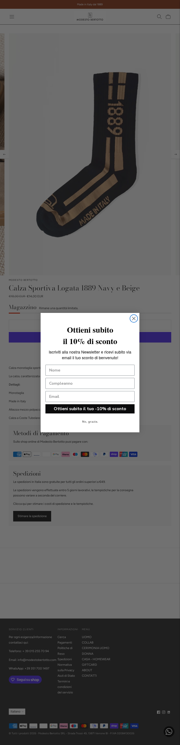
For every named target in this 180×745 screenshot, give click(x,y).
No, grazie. (90, 422)
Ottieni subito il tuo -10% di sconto (90, 409)
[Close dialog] (134, 318)
